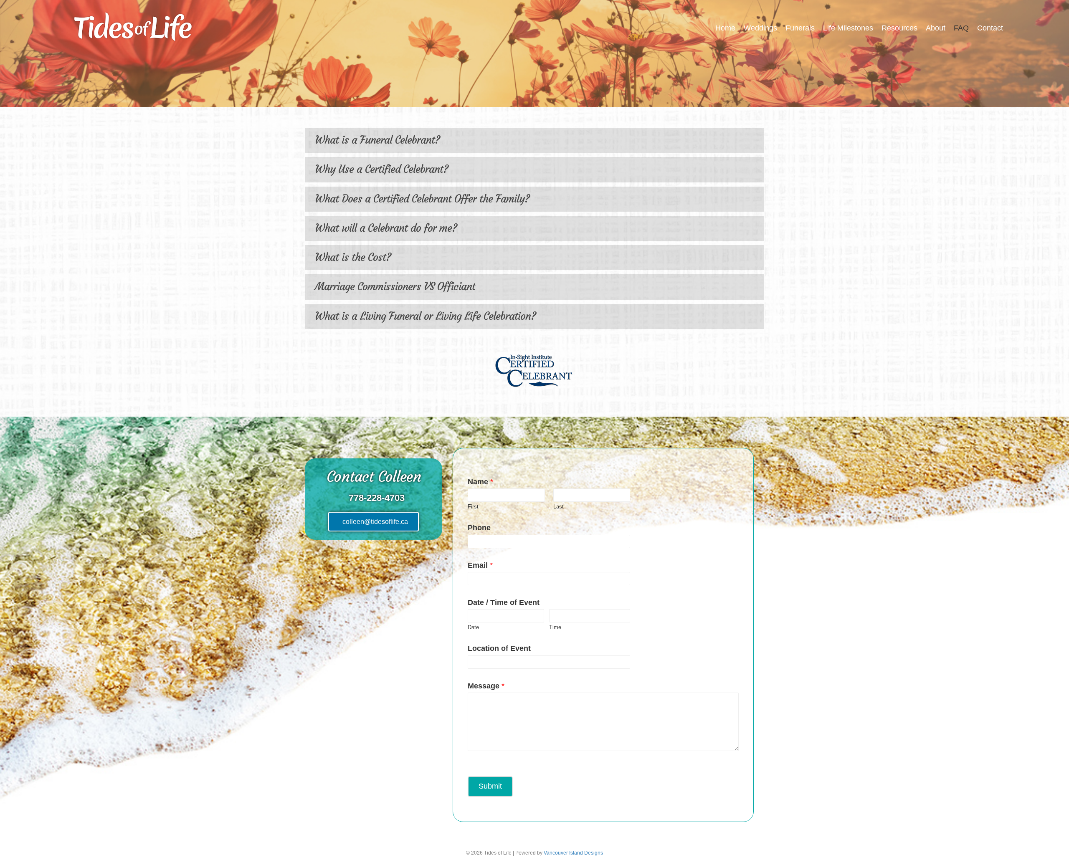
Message (486, 686)
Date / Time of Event (504, 602)
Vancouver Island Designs (573, 853)
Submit (490, 786)
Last (558, 506)
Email (480, 565)
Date (473, 627)
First (473, 506)
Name (480, 482)
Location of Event (499, 648)
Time (555, 627)
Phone (479, 528)
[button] (534, 140)
